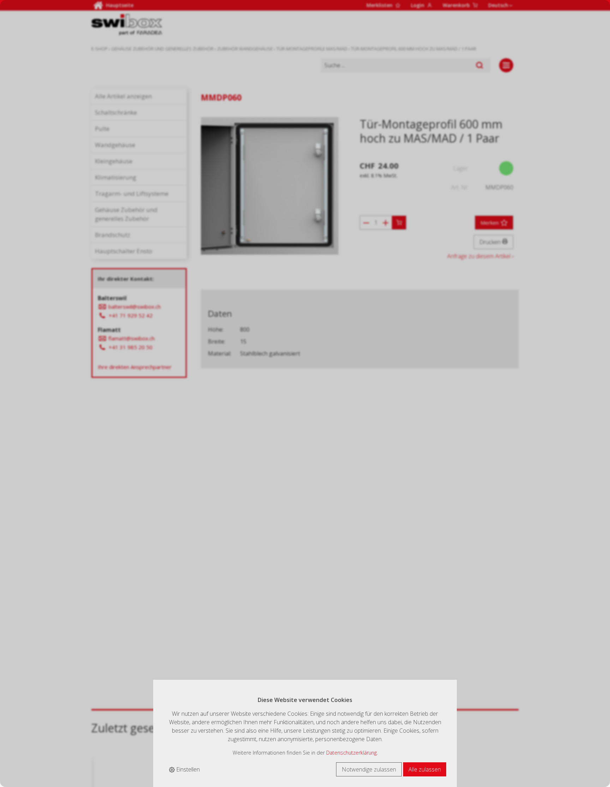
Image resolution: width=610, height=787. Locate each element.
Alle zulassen (424, 769)
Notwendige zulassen (369, 769)
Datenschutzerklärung (351, 752)
